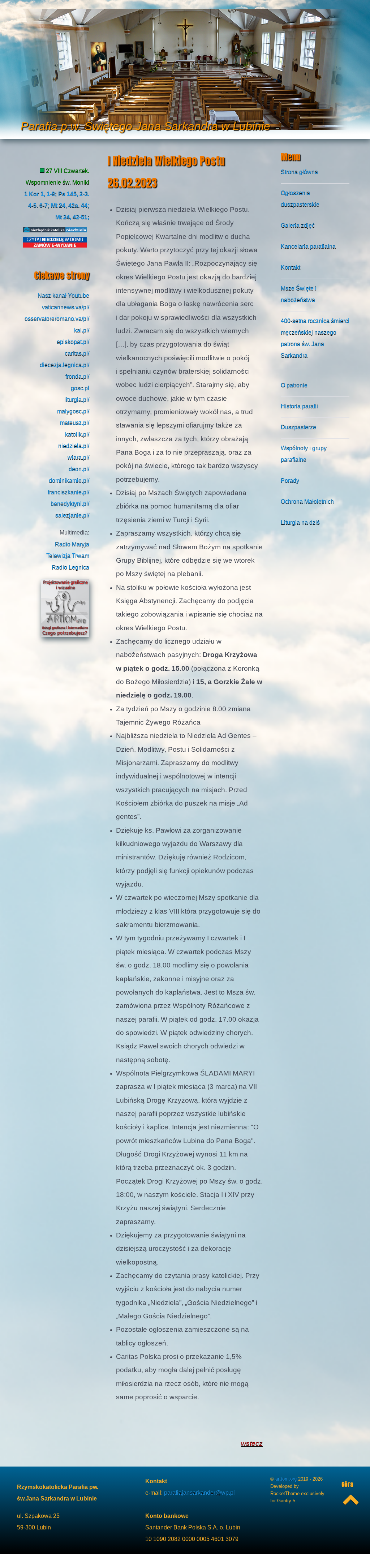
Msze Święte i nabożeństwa (299, 294)
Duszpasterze (298, 427)
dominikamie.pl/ (69, 480)
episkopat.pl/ (73, 342)
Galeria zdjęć (298, 225)
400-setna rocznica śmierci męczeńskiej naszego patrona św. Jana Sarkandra (315, 338)
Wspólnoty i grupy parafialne (304, 454)
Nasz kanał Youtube (63, 295)
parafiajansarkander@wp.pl (199, 1493)
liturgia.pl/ (76, 399)
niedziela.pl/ (73, 446)
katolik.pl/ (77, 434)
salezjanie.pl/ (72, 515)
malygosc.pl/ (73, 411)
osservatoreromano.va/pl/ (57, 318)
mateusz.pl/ (74, 423)
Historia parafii (299, 406)
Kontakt (290, 267)
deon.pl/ (79, 469)
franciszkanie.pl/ (68, 492)
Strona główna (299, 172)
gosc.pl (80, 388)
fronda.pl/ (77, 376)
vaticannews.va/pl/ (65, 307)
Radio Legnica (70, 567)
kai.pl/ (81, 330)
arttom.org (286, 1479)
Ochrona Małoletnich (307, 501)
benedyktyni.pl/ (70, 504)
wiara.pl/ (78, 457)
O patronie (294, 385)
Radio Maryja (72, 544)
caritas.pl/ (77, 353)
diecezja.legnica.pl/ (64, 365)
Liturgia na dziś (300, 522)
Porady (290, 480)
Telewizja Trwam (67, 556)
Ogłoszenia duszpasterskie (300, 198)
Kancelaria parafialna (308, 246)
